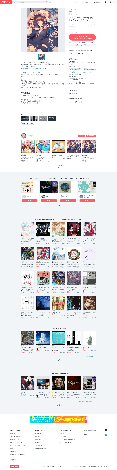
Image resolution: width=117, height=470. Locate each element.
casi (47, 196)
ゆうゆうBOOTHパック (85, 72)
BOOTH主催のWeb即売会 (41, 448)
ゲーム (70, 9)
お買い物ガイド (38, 436)
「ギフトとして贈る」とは (76, 53)
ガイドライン (65, 466)
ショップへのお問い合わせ (75, 102)
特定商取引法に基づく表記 (75, 99)
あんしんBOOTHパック (74, 72)
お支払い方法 (73, 93)
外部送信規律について (85, 466)
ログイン (76, 2)
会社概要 (43, 466)
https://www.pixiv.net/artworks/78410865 (33, 68)
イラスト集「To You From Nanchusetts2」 (27, 157)
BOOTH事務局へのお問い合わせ (67, 442)
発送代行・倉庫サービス (16, 442)
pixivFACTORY (72, 83)
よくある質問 (62, 436)
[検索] (47, 2)
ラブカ (30, 136)
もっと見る (58, 206)
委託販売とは (13, 451)
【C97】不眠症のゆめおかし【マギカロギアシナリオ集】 (89, 157)
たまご (29, 196)
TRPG (75, 9)
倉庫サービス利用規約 (56, 466)
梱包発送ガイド (14, 448)
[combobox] (30, 2)
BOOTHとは (85, 2)
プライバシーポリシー (74, 466)
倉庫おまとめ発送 (39, 445)
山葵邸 (67, 196)
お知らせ (61, 433)
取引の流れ (73, 90)
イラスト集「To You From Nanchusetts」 (42, 157)
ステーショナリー (55, 154)
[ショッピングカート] (105, 2)
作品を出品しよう (96, 2)
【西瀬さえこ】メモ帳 (57, 155)
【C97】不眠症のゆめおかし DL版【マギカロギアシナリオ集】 (73, 156)
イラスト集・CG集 (25, 154)
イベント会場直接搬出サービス (17, 445)
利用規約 (49, 466)
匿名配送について (14, 439)
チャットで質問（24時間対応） (67, 439)
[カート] (76, 14)
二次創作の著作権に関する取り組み (19, 455)
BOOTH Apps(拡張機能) (16, 436)
